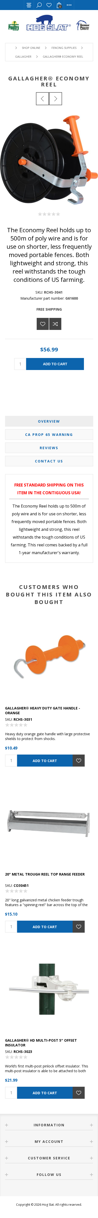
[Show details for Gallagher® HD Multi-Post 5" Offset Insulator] (49, 989)
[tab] (49, 421)
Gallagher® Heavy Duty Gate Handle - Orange (42, 710)
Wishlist (49, 5)
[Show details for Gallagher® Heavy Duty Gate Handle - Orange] (49, 657)
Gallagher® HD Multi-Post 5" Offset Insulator (41, 1042)
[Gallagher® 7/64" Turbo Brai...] (42, 98)
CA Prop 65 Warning (49, 434)
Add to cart (55, 364)
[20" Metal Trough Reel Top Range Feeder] (49, 823)
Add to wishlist (43, 324)
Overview (49, 421)
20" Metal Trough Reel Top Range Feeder (45, 874)
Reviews (49, 447)
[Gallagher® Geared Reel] (55, 98)
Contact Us (49, 461)
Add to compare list (55, 324)
